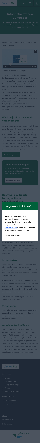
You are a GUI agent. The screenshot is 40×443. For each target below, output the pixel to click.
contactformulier (11, 228)
